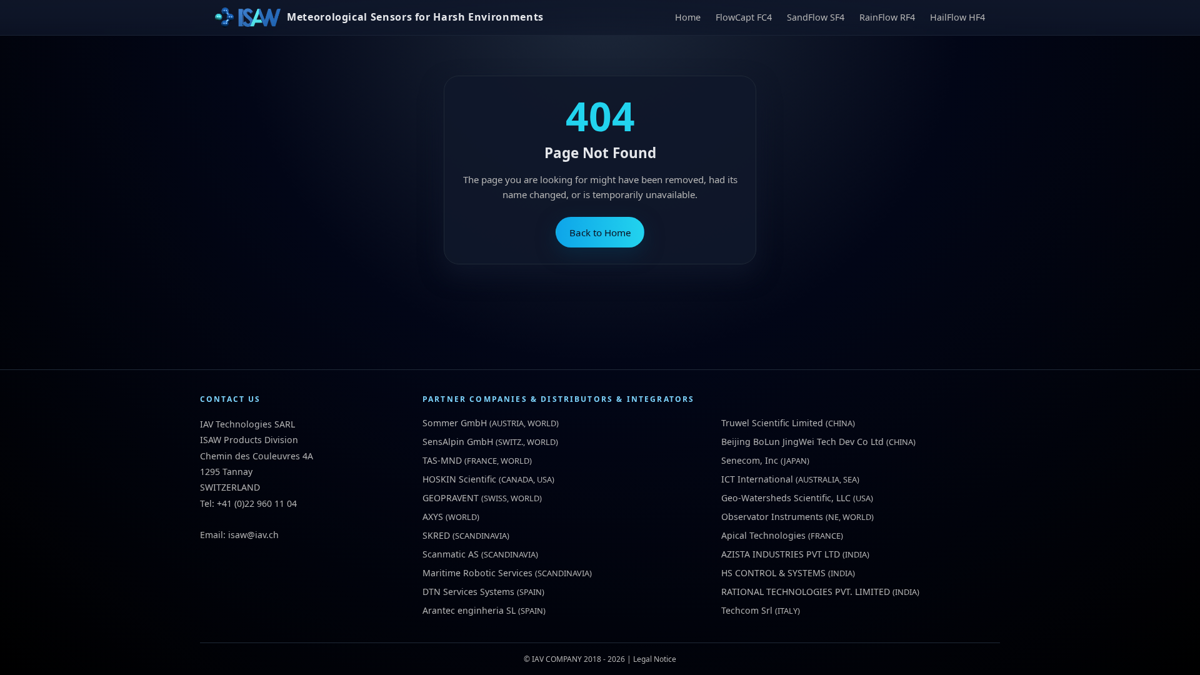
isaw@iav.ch (253, 535)
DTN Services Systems (468, 592)
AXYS (432, 516)
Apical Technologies (763, 535)
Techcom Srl (746, 610)
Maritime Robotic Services (477, 573)
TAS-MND (442, 460)
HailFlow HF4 (957, 17)
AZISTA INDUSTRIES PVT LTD (780, 554)
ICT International (757, 479)
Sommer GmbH (454, 423)
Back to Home (600, 232)
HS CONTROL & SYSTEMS (773, 573)
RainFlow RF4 (887, 17)
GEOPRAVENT (450, 498)
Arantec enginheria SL (469, 610)
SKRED (436, 535)
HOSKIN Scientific (459, 479)
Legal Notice (654, 659)
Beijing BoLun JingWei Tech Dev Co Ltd (802, 442)
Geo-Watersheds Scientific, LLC (786, 498)
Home (688, 17)
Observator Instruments (772, 516)
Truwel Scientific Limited (772, 423)
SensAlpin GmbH (457, 442)
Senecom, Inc (749, 460)
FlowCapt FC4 (744, 17)
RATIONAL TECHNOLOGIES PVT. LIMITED (805, 592)
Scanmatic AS (450, 554)
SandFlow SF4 (815, 17)
